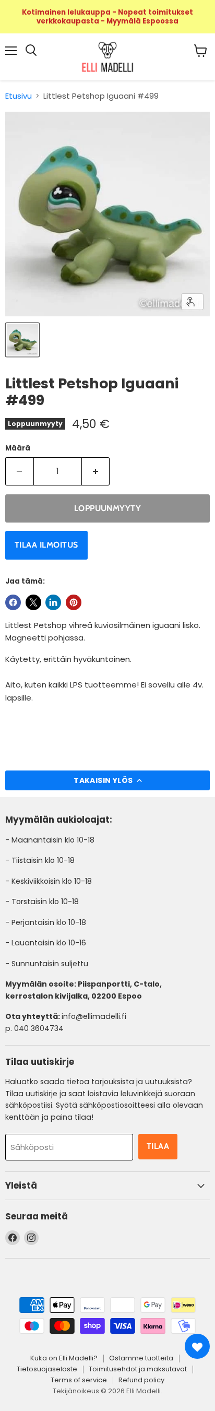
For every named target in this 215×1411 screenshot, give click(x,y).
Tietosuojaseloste (47, 1369)
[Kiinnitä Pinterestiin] (73, 602)
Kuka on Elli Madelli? (64, 1358)
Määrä (17, 448)
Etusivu (18, 95)
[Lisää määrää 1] (96, 471)
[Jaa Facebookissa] (13, 602)
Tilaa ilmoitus (46, 545)
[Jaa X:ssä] (33, 602)
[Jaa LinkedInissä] (53, 602)
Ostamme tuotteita (141, 1358)
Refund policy (141, 1380)
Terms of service (79, 1380)
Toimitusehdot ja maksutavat (138, 1369)
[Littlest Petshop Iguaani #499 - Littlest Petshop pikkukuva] (22, 340)
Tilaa (158, 1146)
